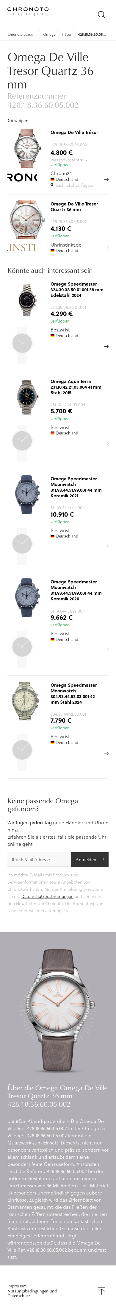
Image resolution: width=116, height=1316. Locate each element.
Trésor (66, 34)
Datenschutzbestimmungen (47, 896)
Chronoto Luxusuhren (22, 34)
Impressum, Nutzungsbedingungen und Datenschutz (32, 1291)
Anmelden (86, 859)
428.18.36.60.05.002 (92, 34)
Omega (49, 34)
